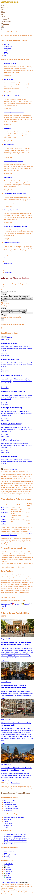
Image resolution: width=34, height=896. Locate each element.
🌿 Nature (7, 873)
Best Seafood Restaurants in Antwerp (15, 834)
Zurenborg (7, 857)
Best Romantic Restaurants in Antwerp (15, 836)
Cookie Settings (23, 882)
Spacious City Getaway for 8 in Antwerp (14, 112)
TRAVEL (3, 12)
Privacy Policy (15, 882)
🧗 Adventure (8, 871)
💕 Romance (7, 869)
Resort (6, 54)
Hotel (5, 52)
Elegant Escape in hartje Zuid (11, 95)
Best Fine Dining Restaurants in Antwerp (15, 842)
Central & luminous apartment (12, 242)
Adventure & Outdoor (10, 801)
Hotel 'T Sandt (7, 128)
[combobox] (2, 319)
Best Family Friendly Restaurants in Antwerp (16, 838)
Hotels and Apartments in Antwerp (14, 817)
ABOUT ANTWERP (6, 21)
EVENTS (3, 9)
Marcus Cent (13, 469)
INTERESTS (4, 19)
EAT (2, 14)
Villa (5, 56)
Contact (8, 882)
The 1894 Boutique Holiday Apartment (13, 161)
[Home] (5, 259)
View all (9, 337)
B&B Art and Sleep (8, 79)
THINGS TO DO (5, 8)
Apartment (7, 44)
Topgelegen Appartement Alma (12, 210)
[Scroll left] (2, 337)
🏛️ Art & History (8, 866)
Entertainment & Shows (11, 808)
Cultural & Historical (10, 804)
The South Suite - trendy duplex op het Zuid (15, 193)
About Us (3, 882)
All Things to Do (8, 810)
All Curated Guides (9, 844)
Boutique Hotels (8, 825)
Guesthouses (8, 823)
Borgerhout (4, 512)
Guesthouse (7, 48)
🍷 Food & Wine (8, 864)
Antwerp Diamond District (11, 855)
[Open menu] (1, 28)
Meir (5, 853)
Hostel (6, 50)
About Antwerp (15, 783)
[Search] (2, 26)
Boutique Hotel (8, 46)
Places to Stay (8, 263)
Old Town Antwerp (3, 520)
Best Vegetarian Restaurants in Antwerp (15, 840)
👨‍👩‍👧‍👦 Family (7, 868)
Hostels (6, 827)
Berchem (3, 516)
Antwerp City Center (5, 508)
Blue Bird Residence (9, 144)
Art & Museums (8, 803)
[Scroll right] (5, 337)
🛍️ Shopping (7, 877)
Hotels (6, 821)
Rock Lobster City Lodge (10, 63)
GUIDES (3, 5)
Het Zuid (3, 524)
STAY (2, 17)
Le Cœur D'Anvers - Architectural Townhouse (15, 226)
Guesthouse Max (8, 177)
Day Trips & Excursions (10, 806)
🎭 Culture (7, 875)
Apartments (7, 819)
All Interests (7, 879)
